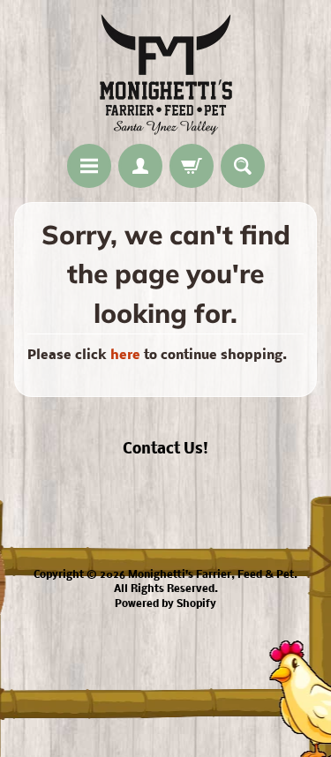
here (125, 356)
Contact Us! (165, 449)
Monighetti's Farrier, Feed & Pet (211, 575)
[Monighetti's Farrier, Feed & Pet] (166, 74)
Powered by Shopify (165, 604)
